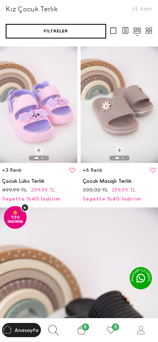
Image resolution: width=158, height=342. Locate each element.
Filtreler (56, 31)
